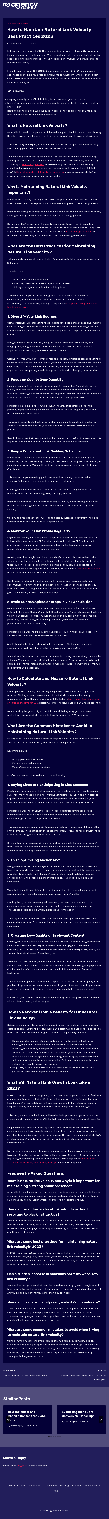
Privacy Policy (92, 1485)
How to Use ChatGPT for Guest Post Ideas (25, 1373)
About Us (13, 1485)
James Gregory (16, 43)
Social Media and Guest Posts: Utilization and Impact (83, 1375)
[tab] (49, 1436)
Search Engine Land (33, 164)
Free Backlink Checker (89, 568)
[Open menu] (103, 5)
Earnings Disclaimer (71, 1485)
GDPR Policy (50, 1485)
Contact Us (35, 1485)
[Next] (101, 1419)
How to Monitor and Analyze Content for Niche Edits (27, 1416)
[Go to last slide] (8, 1419)
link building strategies (78, 231)
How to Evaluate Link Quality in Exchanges (40, 171)
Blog (23, 1485)
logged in (22, 1465)
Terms (54, 1490)
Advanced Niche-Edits (17, 24)
